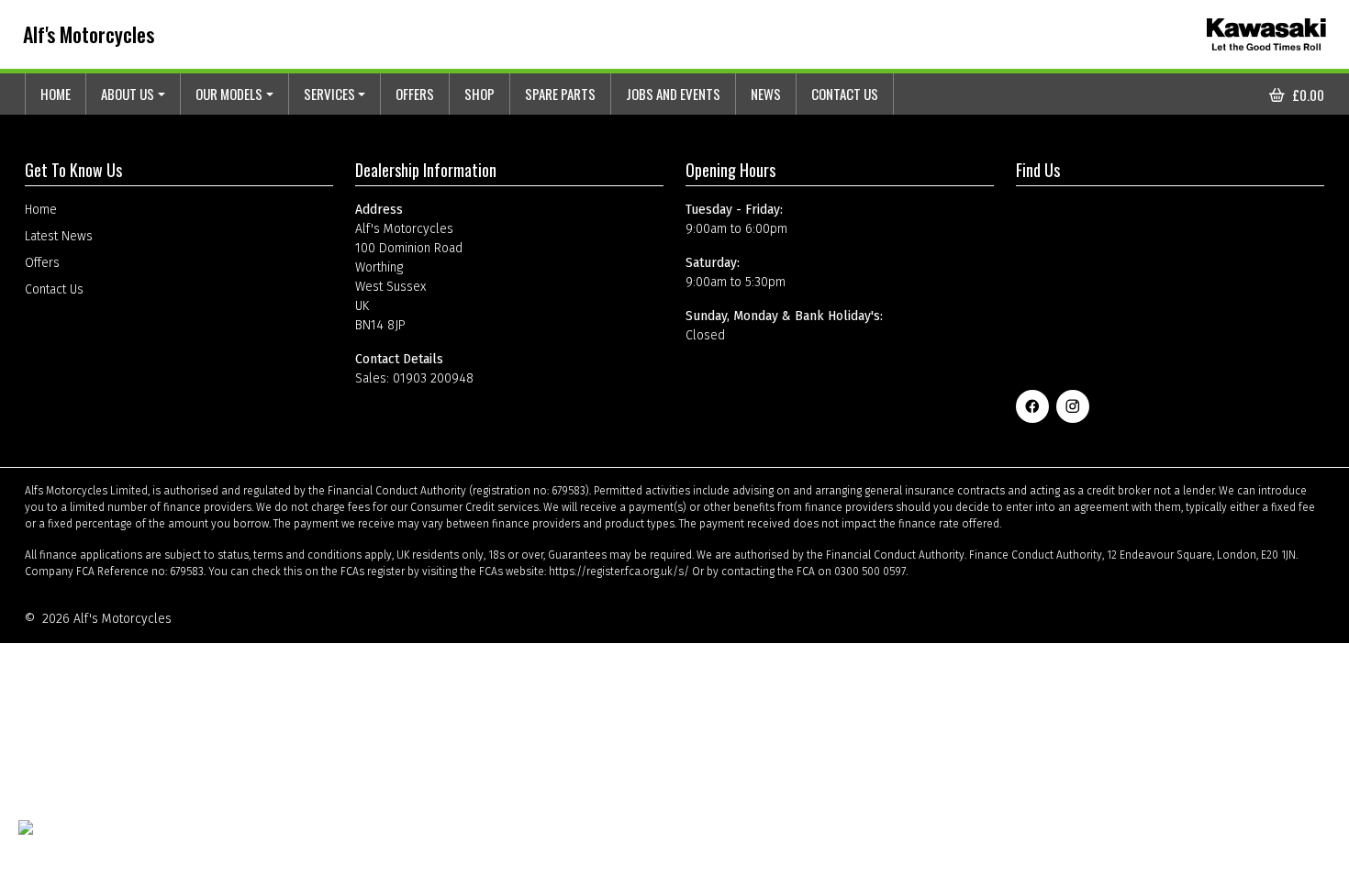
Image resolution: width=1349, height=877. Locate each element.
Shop (479, 93)
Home (55, 93)
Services (329, 93)
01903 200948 (433, 378)
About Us (127, 93)
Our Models (228, 93)
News (766, 93)
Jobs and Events (673, 93)
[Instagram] (1072, 406)
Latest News (59, 236)
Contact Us (844, 93)
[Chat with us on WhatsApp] (70, 839)
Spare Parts (560, 93)
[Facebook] (1032, 406)
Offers (415, 93)
